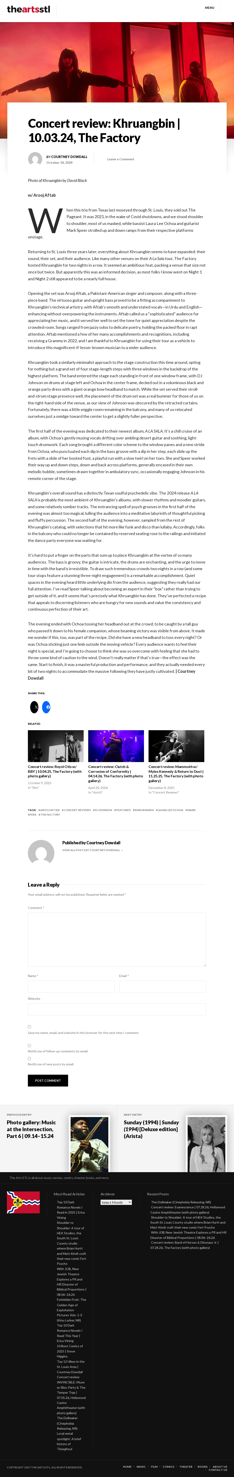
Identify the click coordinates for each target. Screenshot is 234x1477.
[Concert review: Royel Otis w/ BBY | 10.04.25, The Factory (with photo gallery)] (56, 746)
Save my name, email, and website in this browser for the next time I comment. (83, 1033)
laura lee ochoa (170, 810)
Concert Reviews (77, 810)
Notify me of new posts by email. (51, 1064)
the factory (50, 814)
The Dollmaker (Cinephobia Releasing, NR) (67, 1423)
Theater (185, 1466)
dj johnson (103, 810)
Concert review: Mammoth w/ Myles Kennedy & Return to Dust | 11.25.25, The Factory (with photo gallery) (176, 773)
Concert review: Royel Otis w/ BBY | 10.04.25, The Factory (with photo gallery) (54, 771)
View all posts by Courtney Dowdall (91, 850)
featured (123, 810)
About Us (220, 1466)
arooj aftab (50, 810)
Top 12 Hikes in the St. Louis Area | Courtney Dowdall (71, 1367)
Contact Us (218, 1470)
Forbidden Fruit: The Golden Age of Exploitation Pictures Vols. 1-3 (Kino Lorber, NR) (71, 1310)
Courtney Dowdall (69, 157)
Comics (168, 1466)
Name (33, 976)
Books (202, 1466)
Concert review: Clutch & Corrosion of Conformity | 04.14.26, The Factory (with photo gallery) (115, 773)
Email (124, 976)
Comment (36, 908)
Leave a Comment (120, 159)
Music (141, 1466)
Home (127, 1466)
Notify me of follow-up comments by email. (58, 1051)
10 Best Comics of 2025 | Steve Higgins (70, 1351)
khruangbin (144, 810)
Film (154, 1466)
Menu (209, 8)
